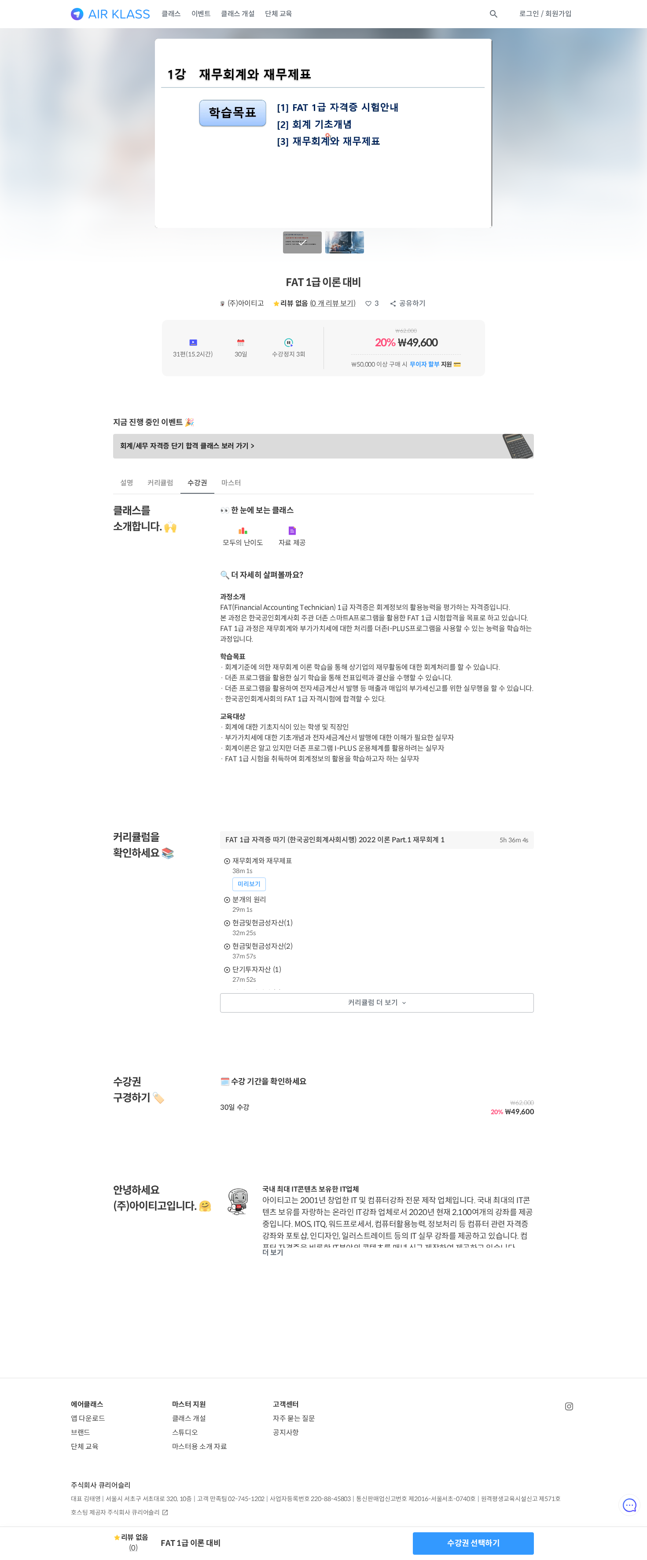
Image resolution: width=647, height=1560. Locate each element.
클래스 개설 (237, 13)
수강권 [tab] (197, 483)
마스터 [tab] (231, 483)
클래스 (171, 13)
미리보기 (249, 884)
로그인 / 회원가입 (545, 13)
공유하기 (412, 303)
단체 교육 (278, 13)
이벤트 (201, 13)
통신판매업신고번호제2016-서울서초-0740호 (415, 1499)
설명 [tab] (126, 483)
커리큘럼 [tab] (160, 483)
